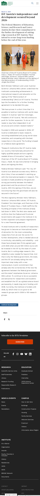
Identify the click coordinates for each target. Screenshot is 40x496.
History (3, 459)
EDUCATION (26, 367)
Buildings (24, 405)
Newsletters (5, 409)
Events (3, 405)
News (3, 402)
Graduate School (27, 371)
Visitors (23, 426)
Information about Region (30, 430)
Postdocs (24, 374)
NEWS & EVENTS (8, 398)
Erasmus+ (24, 423)
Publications (5, 388)
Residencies (5, 462)
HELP (3, 493)
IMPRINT (24, 486)
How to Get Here (27, 402)
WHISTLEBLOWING (7, 490)
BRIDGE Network (7, 473)
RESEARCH (6, 367)
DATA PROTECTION (27, 490)
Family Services (26, 416)
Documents (5, 477)
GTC (22, 493)
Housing (24, 412)
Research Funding (7, 381)
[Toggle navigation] (37, 3)
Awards (3, 450)
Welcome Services (27, 419)
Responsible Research (8, 385)
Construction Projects (28, 409)
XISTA (3, 469)
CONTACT (4, 486)
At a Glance (5, 443)
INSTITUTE (6, 440)
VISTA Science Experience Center (27, 382)
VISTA (3, 466)
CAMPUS (25, 398)
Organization (5, 447)
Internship (24, 378)
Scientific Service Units (9, 371)
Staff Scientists (6, 374)
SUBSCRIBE (20, 342)
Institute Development (8, 305)
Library (3, 378)
